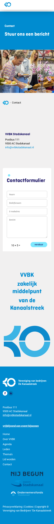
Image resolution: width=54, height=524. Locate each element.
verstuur (39, 244)
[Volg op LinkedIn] (10, 393)
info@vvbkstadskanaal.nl (19, 147)
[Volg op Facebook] (5, 393)
